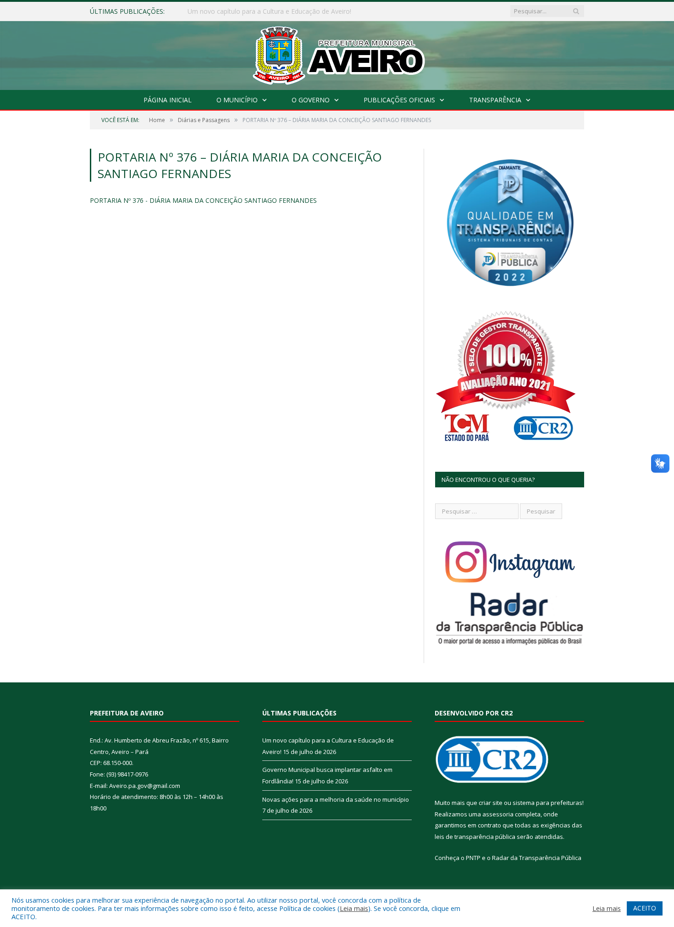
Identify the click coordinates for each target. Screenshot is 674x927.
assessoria (498, 814)
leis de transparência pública (475, 836)
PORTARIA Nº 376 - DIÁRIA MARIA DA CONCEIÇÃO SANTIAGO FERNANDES (203, 200)
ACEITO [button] (644, 908)
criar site (491, 803)
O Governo (311, 99)
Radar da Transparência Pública (536, 858)
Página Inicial (168, 99)
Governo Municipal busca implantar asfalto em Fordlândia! (274, 11)
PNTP (473, 858)
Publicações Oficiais (399, 99)
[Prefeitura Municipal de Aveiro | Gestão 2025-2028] (337, 53)
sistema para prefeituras (547, 803)
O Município (237, 99)
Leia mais (354, 908)
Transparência (495, 99)
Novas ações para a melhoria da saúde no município (335, 799)
